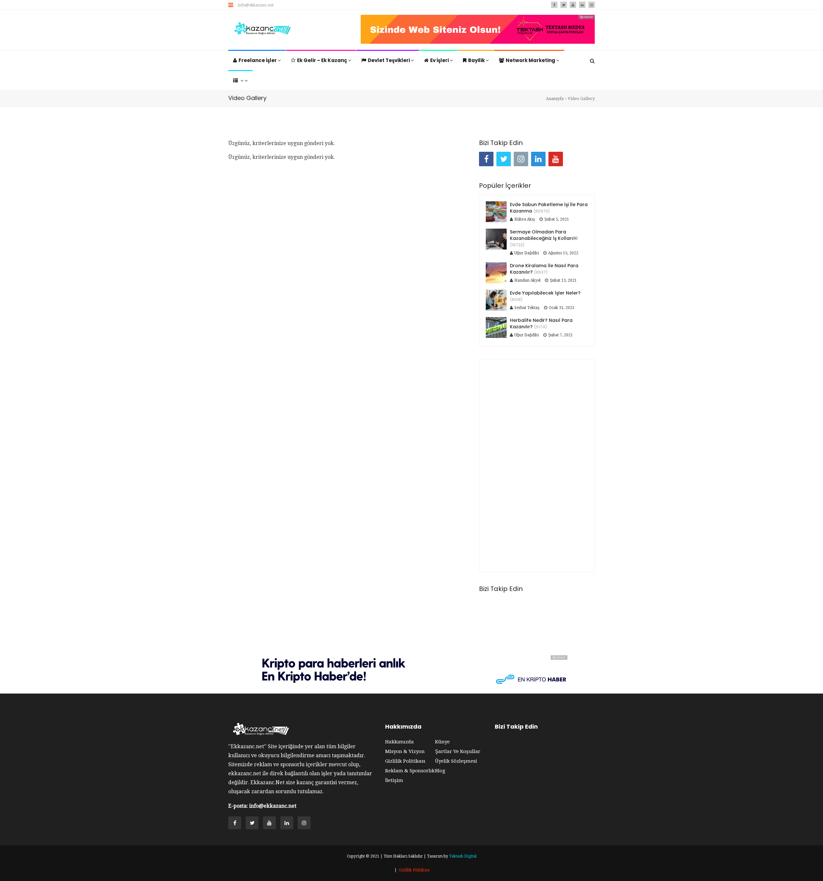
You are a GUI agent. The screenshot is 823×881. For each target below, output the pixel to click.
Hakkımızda (399, 742)
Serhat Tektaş (526, 307)
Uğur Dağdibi (526, 253)
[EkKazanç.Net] (261, 29)
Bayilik (477, 60)
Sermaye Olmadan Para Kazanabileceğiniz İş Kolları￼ (543, 235)
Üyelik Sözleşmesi (456, 761)
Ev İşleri (440, 60)
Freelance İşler (258, 60)
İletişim (394, 780)
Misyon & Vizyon (405, 751)
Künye (442, 742)
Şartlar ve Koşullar (457, 751)
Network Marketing (531, 60)
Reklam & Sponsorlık (410, 771)
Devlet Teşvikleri (389, 60)
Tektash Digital (462, 856)
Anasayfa (555, 98)
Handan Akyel (527, 280)
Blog (440, 771)
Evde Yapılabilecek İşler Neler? (545, 293)
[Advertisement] (537, 465)
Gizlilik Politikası (405, 761)
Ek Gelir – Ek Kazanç (322, 60)
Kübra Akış (524, 219)
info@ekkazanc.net (256, 5)
